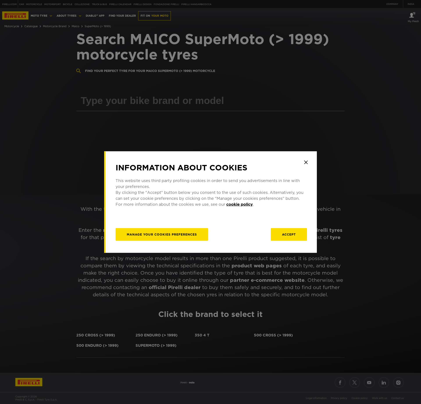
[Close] (305, 162)
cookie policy (239, 204)
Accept (289, 234)
